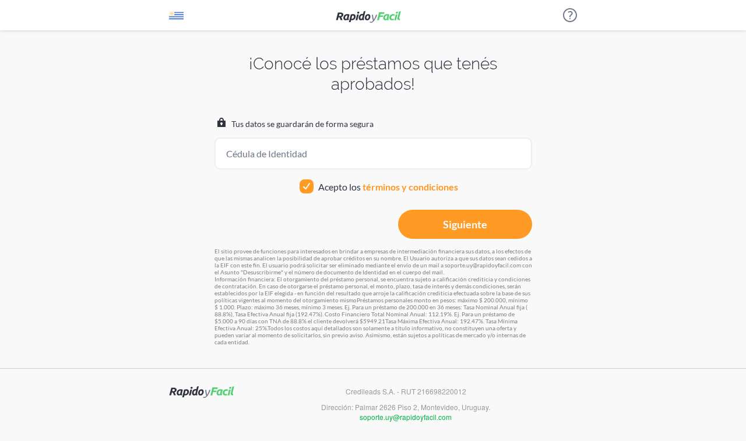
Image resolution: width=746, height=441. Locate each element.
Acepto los (387, 186)
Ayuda (570, 15)
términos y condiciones (410, 186)
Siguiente (465, 224)
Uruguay (176, 18)
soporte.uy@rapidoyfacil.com (406, 417)
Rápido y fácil (368, 17)
